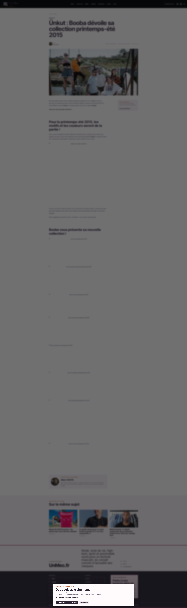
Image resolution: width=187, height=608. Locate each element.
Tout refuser (61, 602)
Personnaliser (84, 602)
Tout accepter (73, 602)
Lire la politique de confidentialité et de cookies (67, 597)
